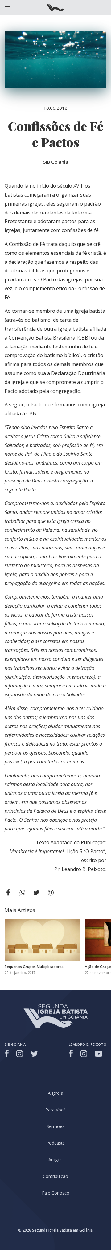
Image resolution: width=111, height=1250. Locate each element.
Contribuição (55, 1176)
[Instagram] (19, 1053)
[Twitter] (34, 1053)
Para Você (55, 1110)
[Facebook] (7, 1053)
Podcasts (55, 1143)
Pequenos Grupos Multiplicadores (34, 966)
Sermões (55, 1126)
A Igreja (55, 1093)
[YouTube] (98, 1053)
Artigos (55, 1159)
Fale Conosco (55, 1193)
